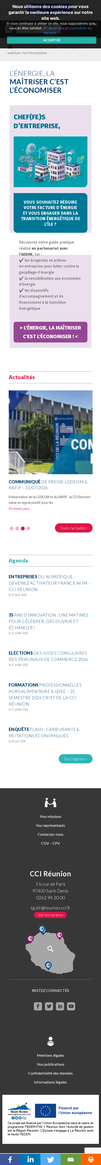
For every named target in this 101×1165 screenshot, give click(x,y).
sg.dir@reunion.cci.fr (50, 907)
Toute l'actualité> (73, 528)
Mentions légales (50, 1055)
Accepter (51, 40)
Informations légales (50, 1082)
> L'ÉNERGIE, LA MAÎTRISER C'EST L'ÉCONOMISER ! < (50, 332)
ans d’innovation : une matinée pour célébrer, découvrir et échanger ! (49, 621)
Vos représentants (50, 825)
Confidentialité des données (50, 1073)
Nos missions (50, 816)
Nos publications (50, 1064)
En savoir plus (19, 508)
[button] (11, 528)
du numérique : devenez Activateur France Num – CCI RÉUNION (50, 583)
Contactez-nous (50, 834)
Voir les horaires (50, 915)
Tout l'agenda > (75, 759)
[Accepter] (95, 24)
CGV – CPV (50, 843)
